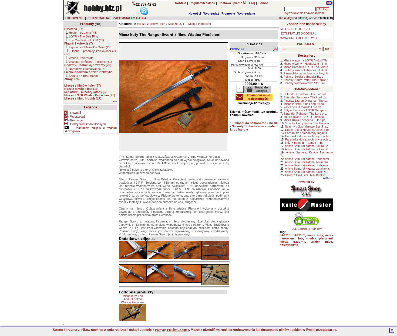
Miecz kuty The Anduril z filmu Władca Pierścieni (132, 299)
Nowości (195, 13)
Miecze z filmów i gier (151, 23)
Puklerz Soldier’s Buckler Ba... (303, 76)
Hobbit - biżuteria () (83, 32)
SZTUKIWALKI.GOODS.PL (298, 33)
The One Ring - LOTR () (86, 40)
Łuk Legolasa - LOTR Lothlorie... (305, 116)
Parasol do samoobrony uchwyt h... (307, 73)
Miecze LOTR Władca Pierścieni (189, 23)
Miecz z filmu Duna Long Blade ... (305, 103)
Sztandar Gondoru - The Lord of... (306, 94)
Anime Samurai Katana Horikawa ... (308, 165)
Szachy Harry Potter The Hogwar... (307, 79)
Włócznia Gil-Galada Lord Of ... (304, 107)
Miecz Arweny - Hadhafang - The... (306, 63)
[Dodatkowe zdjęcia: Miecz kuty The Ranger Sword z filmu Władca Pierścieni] (132, 250)
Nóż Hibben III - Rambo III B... (304, 142)
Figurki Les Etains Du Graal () (89, 47)
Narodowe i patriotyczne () (87, 68)
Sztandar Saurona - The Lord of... (306, 97)
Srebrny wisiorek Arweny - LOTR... (306, 70)
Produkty (87, 24)
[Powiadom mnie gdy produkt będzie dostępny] (253, 99)
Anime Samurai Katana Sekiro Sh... (308, 146)
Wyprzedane (246, 13)
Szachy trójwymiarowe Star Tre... (305, 83)
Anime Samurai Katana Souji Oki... (307, 171)
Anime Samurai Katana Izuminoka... (308, 168)
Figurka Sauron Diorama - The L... (306, 100)
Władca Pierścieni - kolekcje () (90, 61)
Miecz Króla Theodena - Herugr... (305, 120)
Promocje (228, 13)
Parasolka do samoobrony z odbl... (308, 136)
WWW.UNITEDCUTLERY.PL (299, 38)
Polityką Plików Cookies (172, 329)
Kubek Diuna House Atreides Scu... (308, 129)
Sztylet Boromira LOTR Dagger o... (306, 110)
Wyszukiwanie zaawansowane (304, 13)
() (73, 28)
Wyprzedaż (211, 13)
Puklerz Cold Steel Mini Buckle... (306, 175)
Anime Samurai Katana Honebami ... (308, 158)
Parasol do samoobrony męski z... (307, 133)
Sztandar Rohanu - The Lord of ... (306, 113)
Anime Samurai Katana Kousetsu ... (308, 162)
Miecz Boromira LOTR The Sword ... (307, 66)
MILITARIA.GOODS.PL (295, 28)
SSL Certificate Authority (306, 228)
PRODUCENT (306, 44)
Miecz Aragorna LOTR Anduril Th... (306, 60)
